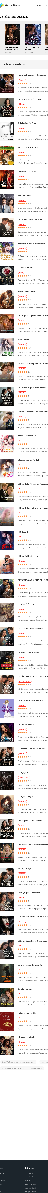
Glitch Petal (8, 52)
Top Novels (29, 1173)
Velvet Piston (29, 52)
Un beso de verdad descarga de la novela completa (22, 1068)
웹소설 (27, 1181)
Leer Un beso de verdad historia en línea (18, 1062)
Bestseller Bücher (31, 1184)
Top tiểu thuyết (30, 1188)
